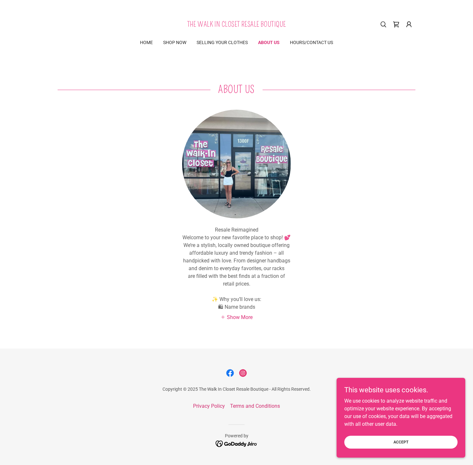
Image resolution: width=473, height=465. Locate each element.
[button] (409, 24)
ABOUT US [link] (269, 42)
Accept (401, 442)
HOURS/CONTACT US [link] (311, 42)
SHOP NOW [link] (174, 42)
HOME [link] (146, 42)
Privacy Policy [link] (209, 406)
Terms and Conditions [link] (255, 406)
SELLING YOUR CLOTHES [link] (222, 42)
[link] (236, 25)
